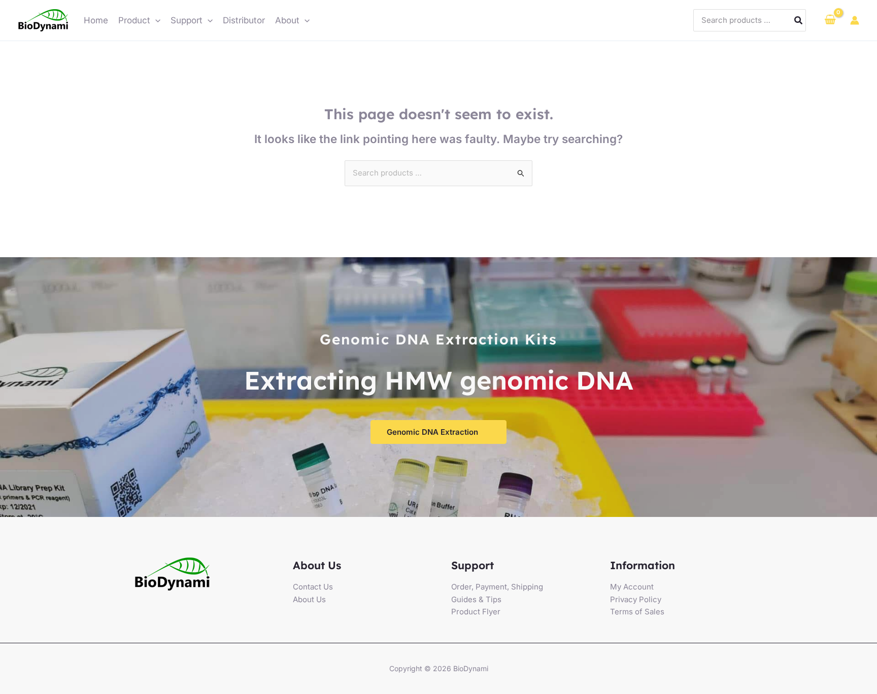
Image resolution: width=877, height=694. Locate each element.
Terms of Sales (637, 611)
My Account (632, 587)
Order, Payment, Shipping (497, 587)
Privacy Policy (635, 599)
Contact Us (313, 587)
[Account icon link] (854, 20)
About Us (309, 599)
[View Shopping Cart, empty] (830, 20)
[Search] (798, 20)
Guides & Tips (476, 599)
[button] (155, 20)
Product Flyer (475, 611)
